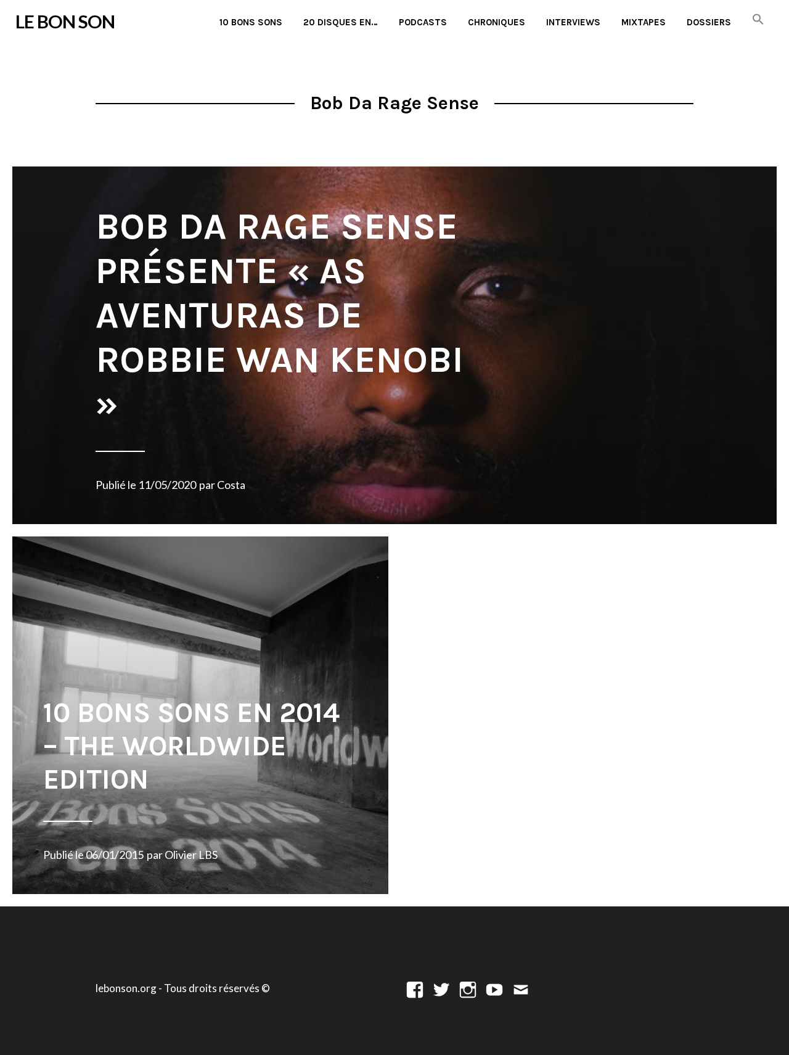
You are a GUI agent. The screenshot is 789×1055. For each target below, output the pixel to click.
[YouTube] (494, 988)
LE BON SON (65, 21)
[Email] (521, 988)
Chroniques (496, 22)
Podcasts (423, 22)
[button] (758, 20)
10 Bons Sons (250, 22)
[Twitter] (441, 988)
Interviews (573, 22)
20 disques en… (340, 22)
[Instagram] (468, 988)
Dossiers (709, 22)
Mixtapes (643, 22)
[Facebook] (415, 988)
